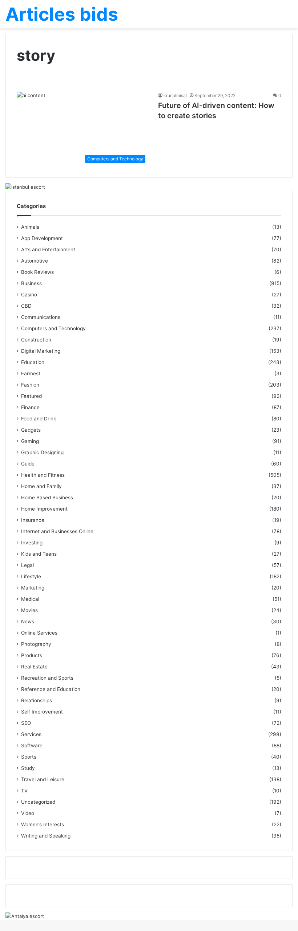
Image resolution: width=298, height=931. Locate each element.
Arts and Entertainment (48, 249)
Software (32, 745)
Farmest (30, 373)
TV (24, 791)
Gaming (30, 441)
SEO (26, 723)
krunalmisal (175, 95)
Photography (36, 644)
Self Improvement (42, 712)
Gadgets (31, 430)
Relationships (36, 700)
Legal (27, 565)
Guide (28, 464)
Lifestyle (31, 576)
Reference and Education (50, 689)
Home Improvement (44, 509)
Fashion (30, 385)
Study (28, 768)
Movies (29, 610)
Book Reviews (37, 272)
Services (31, 734)
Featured (31, 396)
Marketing (32, 588)
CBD (26, 306)
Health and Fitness (43, 475)
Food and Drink (38, 418)
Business (31, 283)
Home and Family (41, 486)
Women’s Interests (42, 824)
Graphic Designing (42, 452)
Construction (36, 340)
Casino (29, 294)
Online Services (39, 633)
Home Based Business (47, 497)
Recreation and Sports (47, 678)
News (27, 621)
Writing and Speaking (46, 836)
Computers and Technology (53, 328)
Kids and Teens (39, 554)
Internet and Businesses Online (57, 531)
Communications (40, 317)
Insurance (32, 520)
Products (31, 655)
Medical (30, 599)
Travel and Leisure (42, 779)
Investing (32, 543)
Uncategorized (38, 802)
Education (32, 362)
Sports (28, 757)
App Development (42, 238)
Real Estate (34, 667)
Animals (30, 227)
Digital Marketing (40, 351)
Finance (30, 407)
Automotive (34, 261)
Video (27, 813)
